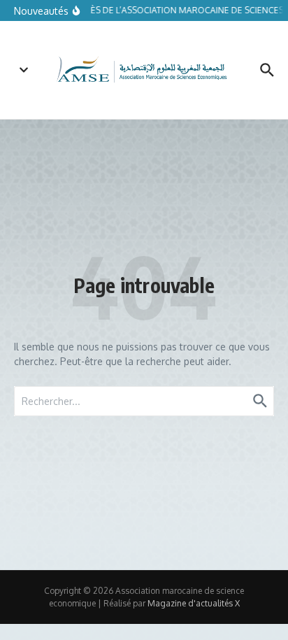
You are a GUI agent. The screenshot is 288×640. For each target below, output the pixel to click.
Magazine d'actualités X (193, 603)
